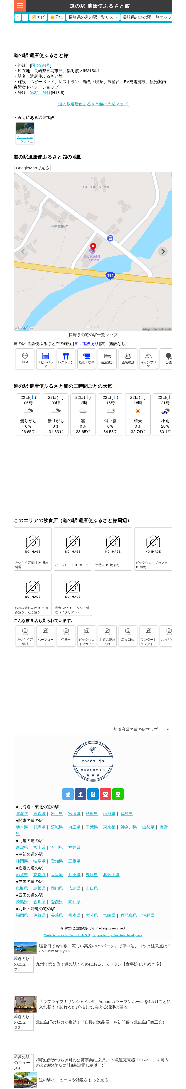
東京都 (109, 827)
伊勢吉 (66, 639)
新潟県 (22, 847)
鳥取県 (22, 888)
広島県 (74, 888)
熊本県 (74, 915)
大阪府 (57, 874)
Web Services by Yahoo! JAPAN (67, 935)
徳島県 (22, 902)
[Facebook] (80, 794)
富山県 (39, 847)
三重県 (74, 861)
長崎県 (57, 915)
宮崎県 (109, 915)
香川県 (39, 902)
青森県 (39, 813)
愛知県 (57, 861)
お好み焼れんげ (107, 642)
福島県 (127, 813)
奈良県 (92, 874)
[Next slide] (163, 251)
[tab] (88, 327)
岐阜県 (39, 861)
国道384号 (40, 65)
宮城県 (74, 813)
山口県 (92, 888)
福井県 (74, 847)
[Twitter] (68, 794)
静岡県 (22, 861)
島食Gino (128, 639)
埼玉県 (74, 827)
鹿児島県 (129, 915)
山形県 (109, 813)
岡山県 (57, 888)
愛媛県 (57, 902)
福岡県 (22, 915)
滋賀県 (22, 874)
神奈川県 (129, 827)
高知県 (74, 902)
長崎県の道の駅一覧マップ (93, 335)
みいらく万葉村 (25, 642)
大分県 (92, 915)
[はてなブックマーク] (93, 794)
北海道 (22, 813)
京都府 (39, 874)
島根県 (39, 888)
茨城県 (57, 827)
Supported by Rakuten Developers (117, 935)
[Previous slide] (23, 251)
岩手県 (57, 813)
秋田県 (92, 813)
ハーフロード (46, 642)
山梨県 (148, 827)
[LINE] (118, 794)
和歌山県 (111, 874)
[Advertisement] (93, 28)
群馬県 (39, 827)
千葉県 (92, 827)
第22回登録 (40, 92)
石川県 (57, 847)
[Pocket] (105, 794)
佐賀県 (39, 915)
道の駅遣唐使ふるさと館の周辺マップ (93, 104)
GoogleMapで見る (32, 168)
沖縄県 (148, 915)
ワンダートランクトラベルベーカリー (149, 646)
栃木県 (22, 827)
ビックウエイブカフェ (87, 642)
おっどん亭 (169, 639)
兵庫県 (74, 874)
